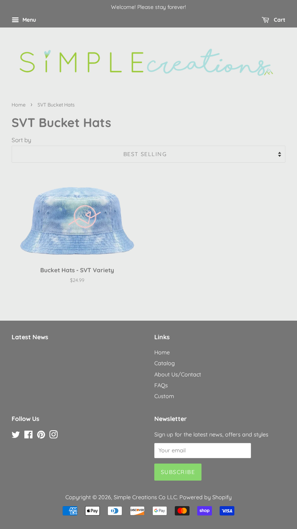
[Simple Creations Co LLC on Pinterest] (41, 436)
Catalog (164, 363)
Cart (278, 19)
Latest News (30, 337)
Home (19, 104)
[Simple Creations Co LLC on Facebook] (28, 436)
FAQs (161, 385)
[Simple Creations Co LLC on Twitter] (16, 436)
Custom (164, 396)
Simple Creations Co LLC (145, 497)
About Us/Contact (177, 374)
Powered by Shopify (205, 497)
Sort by (21, 140)
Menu (28, 19)
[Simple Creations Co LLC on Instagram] (53, 436)
